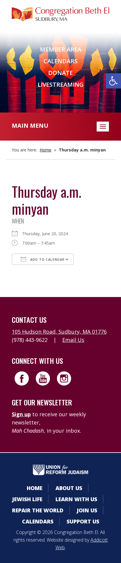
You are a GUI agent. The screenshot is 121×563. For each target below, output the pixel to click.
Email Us (73, 339)
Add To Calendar (47, 259)
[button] (113, 80)
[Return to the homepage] (60, 14)
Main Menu (30, 125)
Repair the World (37, 510)
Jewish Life (27, 499)
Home (45, 150)
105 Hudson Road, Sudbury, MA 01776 (59, 331)
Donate (60, 73)
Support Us (83, 521)
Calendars (60, 61)
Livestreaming (61, 84)
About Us (69, 488)
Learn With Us (76, 499)
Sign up (21, 414)
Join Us (87, 510)
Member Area (60, 49)
